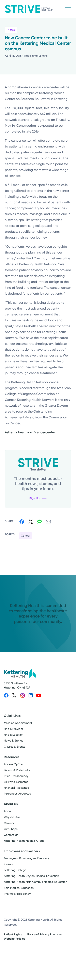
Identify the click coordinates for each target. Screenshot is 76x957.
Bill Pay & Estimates (16, 781)
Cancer (25, 535)
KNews (8, 864)
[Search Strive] (56, 9)
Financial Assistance (16, 787)
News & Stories (13, 740)
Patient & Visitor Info (17, 770)
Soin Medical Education (19, 887)
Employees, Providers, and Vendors (26, 858)
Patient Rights (13, 934)
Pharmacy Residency (17, 893)
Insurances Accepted (17, 793)
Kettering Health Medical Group (24, 840)
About (8, 811)
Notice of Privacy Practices (44, 934)
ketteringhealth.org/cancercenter (30, 432)
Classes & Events (14, 746)
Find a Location (13, 734)
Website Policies (14, 938)
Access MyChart (14, 764)
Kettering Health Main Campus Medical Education (35, 881)
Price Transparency (16, 776)
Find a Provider (13, 728)
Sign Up (34, 498)
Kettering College (15, 870)
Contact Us (11, 834)
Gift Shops (10, 829)
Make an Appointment (18, 723)
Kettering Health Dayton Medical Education (31, 875)
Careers (9, 823)
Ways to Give (12, 817)
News (11, 30)
